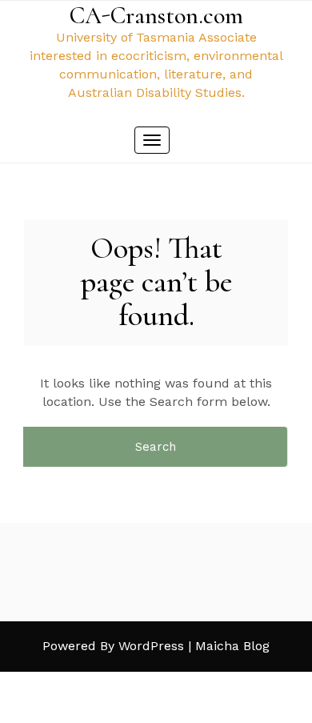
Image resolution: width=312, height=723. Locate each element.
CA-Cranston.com (156, 15)
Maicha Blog (232, 645)
